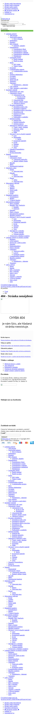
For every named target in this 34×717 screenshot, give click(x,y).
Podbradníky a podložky (21, 117)
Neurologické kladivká (16, 166)
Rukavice (12, 151)
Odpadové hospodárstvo (17, 149)
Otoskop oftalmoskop (16, 74)
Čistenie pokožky (19, 232)
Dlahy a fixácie (14, 212)
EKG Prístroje (14, 44)
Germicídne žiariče (15, 57)
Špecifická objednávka (11, 8)
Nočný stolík (13, 190)
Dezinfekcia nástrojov (20, 108)
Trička (15, 180)
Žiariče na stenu (18, 61)
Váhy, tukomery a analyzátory (19, 88)
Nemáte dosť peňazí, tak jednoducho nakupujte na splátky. (16, 345)
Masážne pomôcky (15, 215)
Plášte (15, 132)
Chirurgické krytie (19, 95)
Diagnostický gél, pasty (17, 91)
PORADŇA (20, 286)
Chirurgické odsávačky (20, 159)
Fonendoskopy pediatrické (21, 54)
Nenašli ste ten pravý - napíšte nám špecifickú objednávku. (16, 356)
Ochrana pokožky (19, 234)
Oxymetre (13, 76)
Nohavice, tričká (18, 129)
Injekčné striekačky (19, 122)
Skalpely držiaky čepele (21, 102)
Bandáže (16, 207)
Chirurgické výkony (16, 93)
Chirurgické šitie (18, 100)
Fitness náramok (14, 248)
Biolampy (13, 239)
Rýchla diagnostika (15, 152)
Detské (12, 169)
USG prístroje (14, 86)
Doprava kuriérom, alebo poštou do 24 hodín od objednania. (16, 340)
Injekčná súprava (19, 124)
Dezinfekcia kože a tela (20, 107)
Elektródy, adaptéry (19, 45)
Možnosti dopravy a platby (12, 364)
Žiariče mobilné (18, 59)
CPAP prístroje (14, 241)
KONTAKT (27, 286)
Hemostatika (17, 137)
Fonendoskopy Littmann (21, 52)
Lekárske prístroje (11, 34)
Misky (12, 164)
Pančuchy (16, 208)
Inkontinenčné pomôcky (17, 214)
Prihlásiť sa (8, 12)
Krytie (15, 142)
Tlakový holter (18, 66)
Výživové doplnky (15, 278)
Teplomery (13, 81)
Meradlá (12, 163)
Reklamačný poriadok (11, 367)
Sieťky (19, 139)
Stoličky (12, 192)
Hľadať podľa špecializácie (13, 3)
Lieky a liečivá (10, 265)
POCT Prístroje (18, 39)
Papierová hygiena (19, 113)
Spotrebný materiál (11, 90)
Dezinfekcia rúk (18, 112)
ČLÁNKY (13, 286)
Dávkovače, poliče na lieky (18, 242)
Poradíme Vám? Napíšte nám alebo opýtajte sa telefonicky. (16, 351)
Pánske (12, 178)
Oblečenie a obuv (11, 168)
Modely (12, 198)
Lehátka (12, 186)
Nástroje (8, 154)
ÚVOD (3, 285)
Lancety (16, 253)
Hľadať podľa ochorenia (12, 5)
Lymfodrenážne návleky (21, 71)
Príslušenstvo (17, 56)
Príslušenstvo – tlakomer (21, 85)
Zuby (11, 281)
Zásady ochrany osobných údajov (15, 370)
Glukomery (13, 249)
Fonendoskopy (14, 47)
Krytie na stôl (21, 96)
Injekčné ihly (17, 120)
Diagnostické (14, 156)
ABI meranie (13, 35)
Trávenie (12, 275)
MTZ (11, 73)
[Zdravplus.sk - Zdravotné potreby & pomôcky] (5, 19)
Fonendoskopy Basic (20, 49)
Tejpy (15, 147)
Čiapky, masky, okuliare (21, 127)
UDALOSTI (6, 286)
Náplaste (16, 144)
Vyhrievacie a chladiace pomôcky (20, 236)
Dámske (12, 173)
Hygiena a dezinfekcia (16, 105)
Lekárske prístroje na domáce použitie (17, 237)
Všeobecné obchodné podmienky (14, 369)
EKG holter (17, 64)
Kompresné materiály (20, 141)
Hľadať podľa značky (11, 7)
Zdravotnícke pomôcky (13, 202)
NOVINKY (8, 285)
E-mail (3, 433)
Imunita (12, 268)
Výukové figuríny (15, 200)
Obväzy (16, 146)
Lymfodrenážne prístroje (17, 69)
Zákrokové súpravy (19, 103)
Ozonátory (13, 78)
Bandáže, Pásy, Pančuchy (17, 205)
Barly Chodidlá (14, 203)
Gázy (15, 135)
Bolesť (12, 266)
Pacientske (17, 130)
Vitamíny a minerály (16, 276)
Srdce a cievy (14, 273)
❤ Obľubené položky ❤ (12, 10)
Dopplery (12, 42)
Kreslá (12, 185)
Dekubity (12, 210)
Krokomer (13, 68)
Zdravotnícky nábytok (12, 183)
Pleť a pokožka (14, 271)
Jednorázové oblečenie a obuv (19, 125)
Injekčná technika (15, 119)
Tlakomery (13, 83)
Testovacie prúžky (19, 251)
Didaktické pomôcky (12, 195)
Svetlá (11, 193)
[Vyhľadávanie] (25, 24)
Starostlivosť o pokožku (17, 231)
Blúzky (16, 175)
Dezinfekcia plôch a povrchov (22, 110)
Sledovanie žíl (14, 79)
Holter (12, 62)
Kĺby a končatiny (15, 270)
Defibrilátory (13, 40)
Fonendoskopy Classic (20, 51)
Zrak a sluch (13, 280)
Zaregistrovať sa (9, 14)
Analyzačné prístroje (16, 37)
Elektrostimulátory (15, 246)
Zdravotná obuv (18, 171)
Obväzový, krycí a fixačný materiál (20, 134)
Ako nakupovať (9, 365)
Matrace (12, 188)
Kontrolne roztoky (19, 254)
